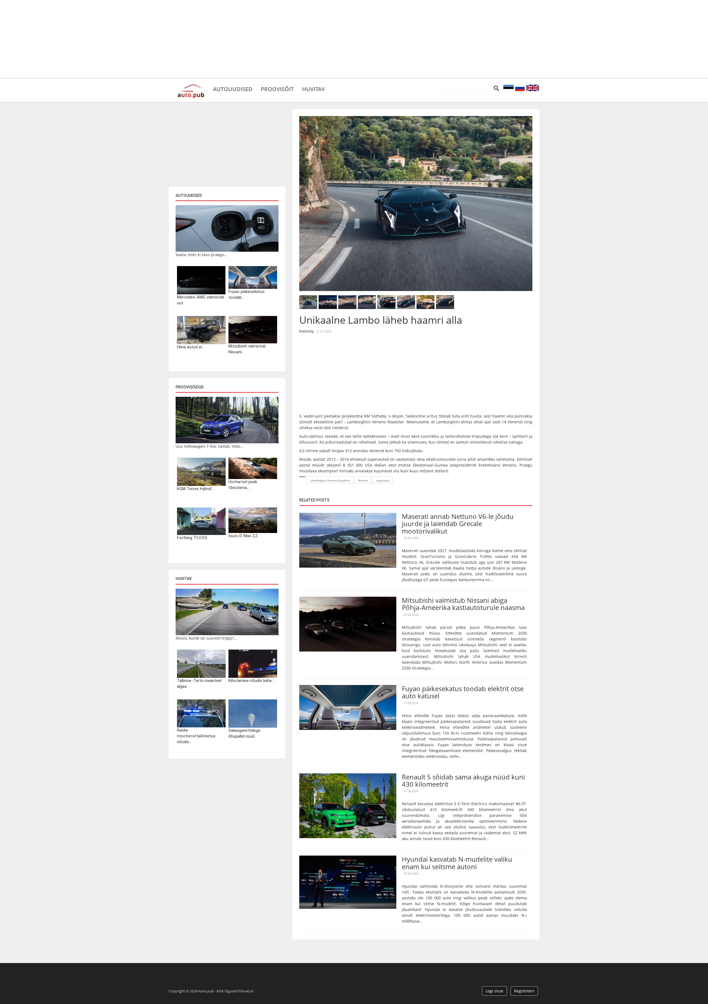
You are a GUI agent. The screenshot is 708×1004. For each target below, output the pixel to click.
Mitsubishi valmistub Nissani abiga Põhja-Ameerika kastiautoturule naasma (463, 604)
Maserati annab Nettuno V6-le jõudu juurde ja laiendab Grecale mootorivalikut (458, 524)
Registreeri (524, 990)
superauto (382, 480)
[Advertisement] (354, 39)
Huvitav (313, 88)
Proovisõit (277, 88)
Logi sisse (494, 990)
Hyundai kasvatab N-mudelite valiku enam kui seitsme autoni (457, 862)
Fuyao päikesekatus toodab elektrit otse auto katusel (463, 692)
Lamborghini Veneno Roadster (330, 480)
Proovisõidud (190, 387)
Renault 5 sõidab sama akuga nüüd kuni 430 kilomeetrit (463, 780)
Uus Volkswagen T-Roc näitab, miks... (210, 446)
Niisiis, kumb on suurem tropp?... (206, 638)
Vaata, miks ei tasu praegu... (202, 254)
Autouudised (233, 88)
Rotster (363, 480)
